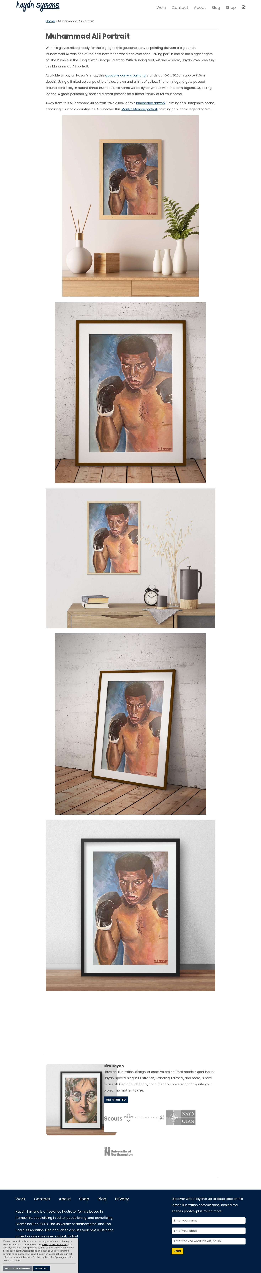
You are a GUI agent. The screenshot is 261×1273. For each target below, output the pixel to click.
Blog (215, 7)
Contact (180, 7)
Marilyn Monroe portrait (139, 109)
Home (50, 21)
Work (161, 7)
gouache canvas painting (125, 75)
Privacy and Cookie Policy (54, 1244)
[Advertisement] (130, 1023)
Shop (231, 7)
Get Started (116, 1100)
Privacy (122, 1199)
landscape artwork (150, 103)
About (200, 7)
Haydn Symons (37, 6)
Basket (243, 7)
